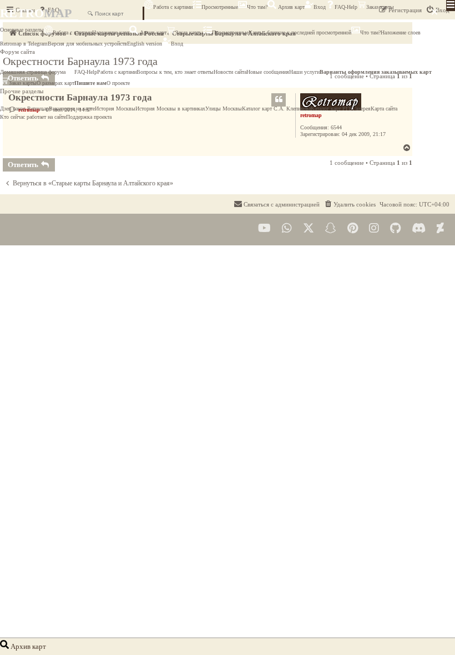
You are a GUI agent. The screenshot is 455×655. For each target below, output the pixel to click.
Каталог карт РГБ (331, 108)
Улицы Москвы (223, 108)
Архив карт (290, 7)
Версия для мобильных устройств (87, 44)
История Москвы (115, 108)
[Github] (395, 228)
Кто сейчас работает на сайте (33, 117)
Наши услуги (304, 72)
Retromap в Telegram (24, 44)
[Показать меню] (450, 5)
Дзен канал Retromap (24, 108)
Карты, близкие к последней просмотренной (300, 32)
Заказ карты (380, 7)
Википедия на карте (72, 108)
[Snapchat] (330, 228)
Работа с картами (173, 7)
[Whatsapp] (287, 228)
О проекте (118, 83)
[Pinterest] (353, 228)
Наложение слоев (401, 32)
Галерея (361, 108)
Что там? (257, 7)
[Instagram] (374, 228)
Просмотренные (219, 7)
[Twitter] (308, 228)
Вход (320, 7)
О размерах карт (55, 83)
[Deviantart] (440, 228)
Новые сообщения (267, 72)
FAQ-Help (346, 7)
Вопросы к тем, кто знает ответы (175, 72)
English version (144, 44)
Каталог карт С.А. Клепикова (276, 108)
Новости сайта (230, 72)
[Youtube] (264, 228)
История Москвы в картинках (170, 108)
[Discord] (418, 228)
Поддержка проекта (89, 117)
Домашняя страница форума (32, 72)
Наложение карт (110, 32)
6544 (336, 127)
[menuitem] (349, 204)
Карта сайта (384, 108)
